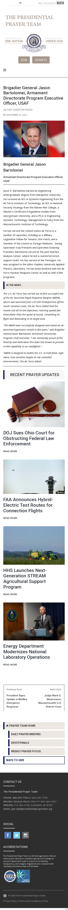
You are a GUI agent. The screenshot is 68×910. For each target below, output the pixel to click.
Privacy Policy (10, 900)
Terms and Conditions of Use (33, 900)
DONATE (41, 60)
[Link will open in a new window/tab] (7, 835)
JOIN (24, 60)
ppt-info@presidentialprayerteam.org (31, 808)
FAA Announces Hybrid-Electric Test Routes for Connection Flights (28, 505)
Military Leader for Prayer (18, 110)
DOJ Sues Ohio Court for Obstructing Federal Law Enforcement (28, 438)
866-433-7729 (20, 797)
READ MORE (10, 451)
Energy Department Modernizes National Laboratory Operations (26, 651)
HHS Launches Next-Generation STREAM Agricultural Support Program (25, 579)
